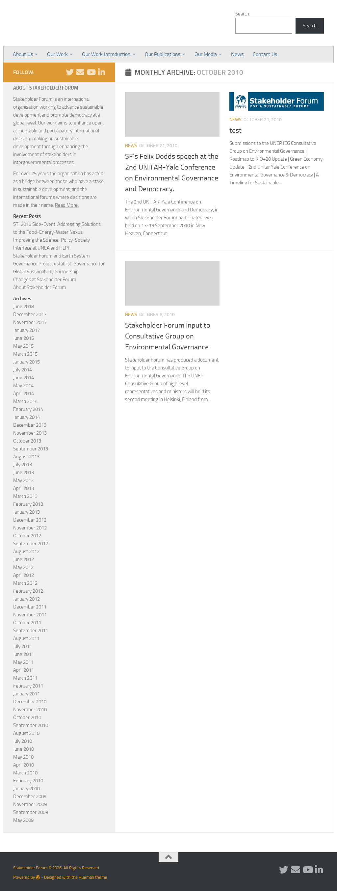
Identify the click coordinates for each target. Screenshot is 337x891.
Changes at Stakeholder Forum (44, 280)
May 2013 (23, 480)
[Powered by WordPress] (38, 877)
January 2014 (26, 417)
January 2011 (26, 694)
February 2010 (28, 781)
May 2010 (23, 757)
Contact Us (265, 54)
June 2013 (23, 472)
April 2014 (23, 393)
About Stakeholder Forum (39, 287)
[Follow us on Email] (80, 72)
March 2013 (25, 496)
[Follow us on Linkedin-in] (101, 72)
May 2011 (23, 662)
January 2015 (26, 362)
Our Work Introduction (106, 54)
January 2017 (26, 330)
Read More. (67, 205)
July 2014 (22, 370)
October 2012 (27, 536)
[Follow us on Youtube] (91, 72)
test (235, 130)
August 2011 (26, 638)
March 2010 (25, 773)
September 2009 (30, 812)
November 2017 (30, 322)
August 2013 (26, 457)
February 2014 (28, 409)
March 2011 (25, 678)
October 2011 (27, 623)
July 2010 (22, 741)
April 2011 (23, 670)
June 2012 (23, 559)
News (237, 54)
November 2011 (30, 615)
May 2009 (23, 820)
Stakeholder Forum (68, 23)
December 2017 (29, 314)
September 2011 (30, 631)
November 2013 (30, 433)
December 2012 (29, 520)
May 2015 (23, 346)
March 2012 (25, 583)
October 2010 (27, 717)
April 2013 (23, 488)
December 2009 (29, 796)
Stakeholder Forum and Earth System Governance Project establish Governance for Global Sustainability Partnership (59, 264)
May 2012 (23, 567)
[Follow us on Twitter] (70, 72)
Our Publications (162, 54)
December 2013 (29, 425)
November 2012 (30, 528)
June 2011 (23, 654)
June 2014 (23, 378)
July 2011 (22, 646)
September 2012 (30, 544)
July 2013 (22, 465)
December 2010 (29, 702)
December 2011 (29, 607)
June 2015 (23, 338)
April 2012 (23, 575)
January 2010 (26, 789)
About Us (23, 54)
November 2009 (30, 804)
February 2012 (28, 591)
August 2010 (26, 733)
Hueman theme (93, 877)
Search (242, 14)
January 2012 (26, 599)
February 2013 (28, 504)
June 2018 (23, 307)
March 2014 (25, 401)
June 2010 (23, 749)
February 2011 (28, 686)
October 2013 (27, 441)
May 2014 (23, 386)
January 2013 (26, 512)
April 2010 (23, 765)
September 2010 (30, 725)
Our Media (205, 54)
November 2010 (30, 710)
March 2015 (25, 354)
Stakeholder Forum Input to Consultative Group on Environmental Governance (167, 336)
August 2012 (26, 551)
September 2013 (30, 449)
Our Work (57, 54)
